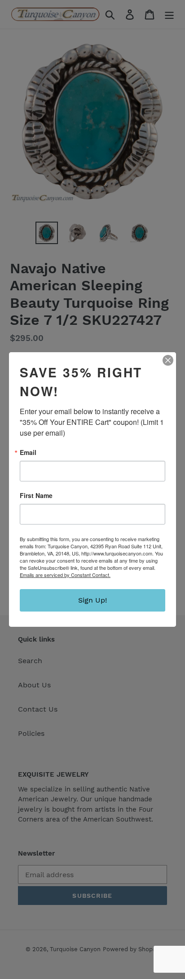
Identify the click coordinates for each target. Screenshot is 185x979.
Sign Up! (92, 600)
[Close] (168, 360)
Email (28, 452)
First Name (36, 495)
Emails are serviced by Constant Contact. (65, 574)
